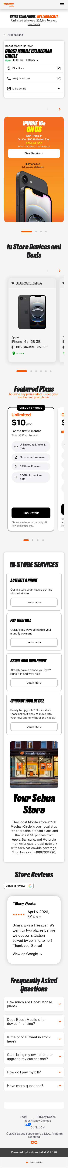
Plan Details (30, 513)
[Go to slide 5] (46, 371)
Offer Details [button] (34, 1162)
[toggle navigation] (62, 4)
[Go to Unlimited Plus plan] (38, 540)
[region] (34, 469)
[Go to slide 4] (46, 231)
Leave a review (16, 885)
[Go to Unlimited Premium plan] (43, 540)
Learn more (34, 602)
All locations (15, 34)
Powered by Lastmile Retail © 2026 (34, 1152)
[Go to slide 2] (36, 231)
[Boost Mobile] (9, 5)
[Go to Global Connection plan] (32, 540)
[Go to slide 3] (41, 231)
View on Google (28, 954)
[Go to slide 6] (51, 371)
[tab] (34, 1162)
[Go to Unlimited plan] (26, 540)
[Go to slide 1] (26, 231)
